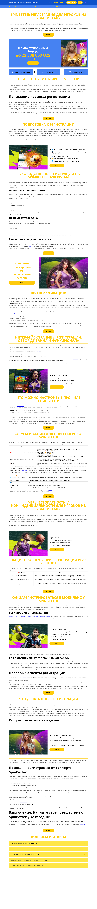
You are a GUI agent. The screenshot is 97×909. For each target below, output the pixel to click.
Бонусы (37, 6)
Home (44, 10)
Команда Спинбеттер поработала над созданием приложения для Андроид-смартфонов (29, 616)
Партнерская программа (65, 6)
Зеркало (50, 6)
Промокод (43, 6)
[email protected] (23, 802)
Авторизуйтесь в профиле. (16, 313)
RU (86, 2)
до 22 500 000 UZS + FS (57, 2)
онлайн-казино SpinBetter (22, 677)
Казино (17, 6)
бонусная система (24, 470)
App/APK (56, 6)
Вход (80, 2)
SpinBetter (12, 243)
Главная (11, 6)
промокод (16, 235)
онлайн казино (68, 444)
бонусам (38, 351)
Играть (48, 34)
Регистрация (71, 2)
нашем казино (20, 406)
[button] (86, 273)
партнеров (75, 359)
